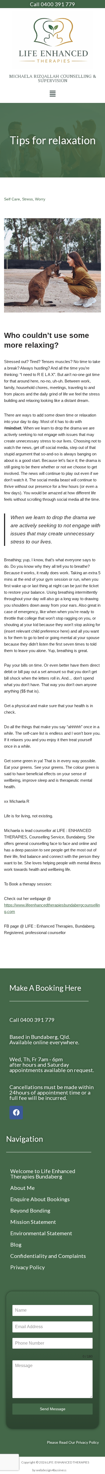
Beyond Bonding (30, 1210)
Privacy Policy (27, 1267)
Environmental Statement (41, 1233)
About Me (22, 1187)
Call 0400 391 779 (52, 4)
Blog (16, 1244)
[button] (52, 94)
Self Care (12, 199)
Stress (27, 199)
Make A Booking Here (45, 987)
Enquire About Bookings (40, 1199)
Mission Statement (33, 1221)
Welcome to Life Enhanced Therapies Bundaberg (42, 1174)
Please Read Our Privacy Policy (73, 1442)
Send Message (52, 1409)
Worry (40, 199)
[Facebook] (16, 1112)
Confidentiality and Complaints (48, 1256)
